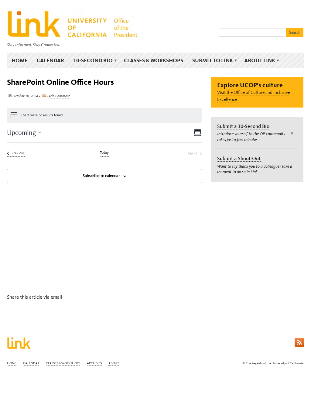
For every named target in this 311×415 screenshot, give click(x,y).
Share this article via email (34, 297)
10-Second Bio (91, 60)
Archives (94, 363)
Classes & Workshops (153, 60)
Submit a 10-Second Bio (243, 126)
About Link (257, 60)
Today (104, 152)
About (113, 363)
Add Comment (59, 96)
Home (20, 60)
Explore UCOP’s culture (250, 85)
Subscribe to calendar (101, 175)
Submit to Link (210, 60)
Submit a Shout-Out (239, 158)
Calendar (50, 60)
